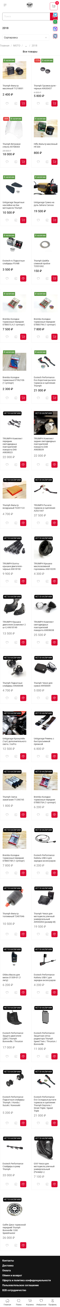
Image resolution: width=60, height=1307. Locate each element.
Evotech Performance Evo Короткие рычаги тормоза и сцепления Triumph (45, 381)
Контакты (8, 1260)
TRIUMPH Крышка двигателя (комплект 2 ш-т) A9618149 (14, 625)
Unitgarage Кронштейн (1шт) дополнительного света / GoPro (14, 741)
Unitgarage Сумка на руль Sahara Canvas (44, 204)
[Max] (55, 29)
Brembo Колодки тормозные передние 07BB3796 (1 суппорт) (45, 322)
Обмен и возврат (12, 1275)
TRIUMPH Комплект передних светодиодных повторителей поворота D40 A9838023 (12, 445)
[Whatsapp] (55, 21)
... (26, 45)
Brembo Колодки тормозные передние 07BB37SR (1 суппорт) (14, 858)
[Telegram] (55, 14)
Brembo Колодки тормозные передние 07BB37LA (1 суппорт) (14, 322)
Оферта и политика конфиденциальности (26, 1280)
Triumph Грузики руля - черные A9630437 (45, 87)
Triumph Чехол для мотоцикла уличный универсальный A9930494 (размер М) (45, 917)
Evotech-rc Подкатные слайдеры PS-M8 (14, 262)
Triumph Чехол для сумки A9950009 (43, 684)
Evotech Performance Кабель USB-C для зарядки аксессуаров (45, 977)
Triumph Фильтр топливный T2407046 (13, 915)
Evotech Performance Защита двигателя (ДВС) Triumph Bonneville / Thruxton (13, 1037)
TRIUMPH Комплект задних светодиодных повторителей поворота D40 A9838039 (45, 444)
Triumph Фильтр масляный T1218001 (13, 87)
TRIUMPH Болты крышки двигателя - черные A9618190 (13, 566)
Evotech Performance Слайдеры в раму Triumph (13, 1166)
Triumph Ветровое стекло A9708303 (11, 145)
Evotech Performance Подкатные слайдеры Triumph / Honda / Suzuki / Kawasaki (13, 1101)
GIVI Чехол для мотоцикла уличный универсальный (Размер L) (44, 1167)
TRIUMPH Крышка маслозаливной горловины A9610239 (45, 566)
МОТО (16, 45)
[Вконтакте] (55, 36)
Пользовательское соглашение (20, 1285)
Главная (4, 45)
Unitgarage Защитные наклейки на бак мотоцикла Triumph (13, 205)
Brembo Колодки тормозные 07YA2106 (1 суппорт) (13, 380)
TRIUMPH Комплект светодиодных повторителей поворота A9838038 (44, 626)
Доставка (8, 1265)
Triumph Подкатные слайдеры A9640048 (13, 684)
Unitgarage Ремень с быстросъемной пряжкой (44, 741)
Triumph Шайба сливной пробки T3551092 (42, 263)
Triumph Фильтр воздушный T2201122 (14, 506)
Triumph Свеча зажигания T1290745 (13, 798)
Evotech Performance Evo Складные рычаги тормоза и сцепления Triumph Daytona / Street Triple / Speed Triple (45, 1104)
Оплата (6, 1270)
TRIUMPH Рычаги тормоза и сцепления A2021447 (44, 508)
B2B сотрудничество (14, 1290)
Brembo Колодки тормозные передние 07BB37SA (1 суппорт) (45, 800)
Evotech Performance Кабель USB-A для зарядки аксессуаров (45, 858)
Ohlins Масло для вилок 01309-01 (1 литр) (12, 977)
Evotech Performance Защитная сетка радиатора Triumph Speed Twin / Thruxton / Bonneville (45, 1039)
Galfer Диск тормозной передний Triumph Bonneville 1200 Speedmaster (14, 1228)
